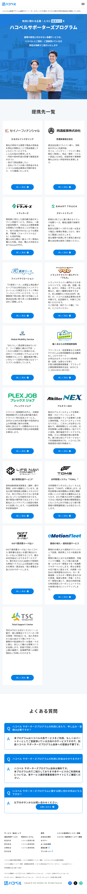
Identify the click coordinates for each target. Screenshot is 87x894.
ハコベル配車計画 (28, 840)
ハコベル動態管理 (28, 848)
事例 (42, 833)
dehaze (83, 4)
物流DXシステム (27, 837)
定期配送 (7, 848)
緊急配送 (7, 844)
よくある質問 (46, 844)
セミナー (44, 840)
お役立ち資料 (46, 837)
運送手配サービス (11, 837)
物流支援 (7, 851)
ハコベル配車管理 (28, 844)
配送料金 (7, 840)
